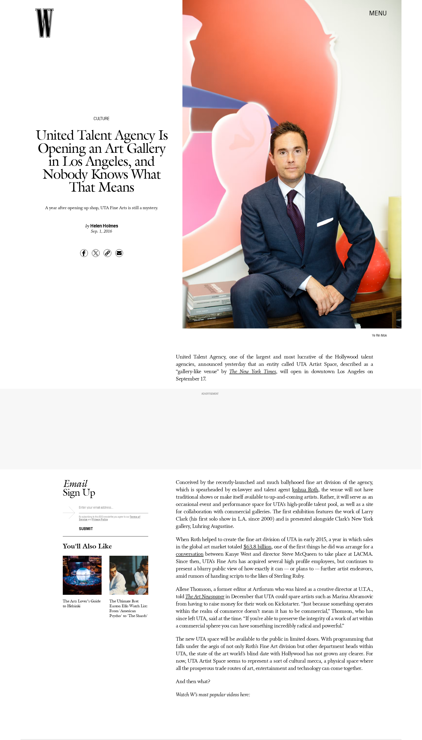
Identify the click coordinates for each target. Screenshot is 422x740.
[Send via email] (119, 253)
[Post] (96, 253)
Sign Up (79, 487)
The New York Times (252, 371)
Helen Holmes (104, 225)
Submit (86, 528)
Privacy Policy (100, 519)
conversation (189, 554)
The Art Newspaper (204, 596)
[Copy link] (107, 253)
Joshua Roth (305, 489)
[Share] (84, 253)
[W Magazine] (44, 23)
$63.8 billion (257, 547)
